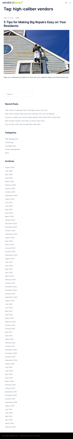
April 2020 (9, 378)
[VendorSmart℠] (12, 3)
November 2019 (11, 395)
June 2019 (9, 413)
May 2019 (8, 416)
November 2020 (11, 353)
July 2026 (8, 171)
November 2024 (11, 227)
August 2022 (9, 301)
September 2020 (11, 360)
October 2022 (10, 294)
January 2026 (10, 188)
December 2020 (11, 350)
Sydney (37, 436)
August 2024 (9, 238)
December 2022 (11, 287)
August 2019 (9, 406)
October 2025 (10, 192)
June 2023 (9, 266)
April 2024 (9, 241)
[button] (66, 3)
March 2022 (9, 318)
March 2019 (9, 423)
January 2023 (10, 283)
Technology (9, 142)
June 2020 (9, 371)
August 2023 (9, 259)
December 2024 (11, 223)
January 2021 (10, 346)
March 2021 (9, 339)
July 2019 (8, 409)
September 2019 (11, 402)
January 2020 (10, 388)
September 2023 (11, 255)
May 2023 (8, 269)
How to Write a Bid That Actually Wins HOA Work (22, 124)
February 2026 (10, 185)
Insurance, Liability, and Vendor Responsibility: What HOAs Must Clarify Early (32, 117)
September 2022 (11, 297)
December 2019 (11, 392)
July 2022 (8, 304)
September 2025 (11, 195)
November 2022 (11, 290)
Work (18, 18)
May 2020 (8, 374)
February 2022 (10, 322)
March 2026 (9, 181)
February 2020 (10, 385)
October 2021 (10, 329)
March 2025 (9, 216)
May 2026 (8, 174)
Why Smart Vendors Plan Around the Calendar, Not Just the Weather (29, 114)
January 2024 (10, 248)
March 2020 (9, 381)
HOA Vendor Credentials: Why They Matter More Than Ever (26, 110)
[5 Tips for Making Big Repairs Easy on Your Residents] (36, 52)
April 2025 (9, 213)
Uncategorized (10, 146)
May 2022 (8, 311)
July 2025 (8, 202)
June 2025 (9, 206)
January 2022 (10, 325)
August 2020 (9, 364)
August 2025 (9, 199)
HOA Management (11, 139)
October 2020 (10, 357)
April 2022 (9, 315)
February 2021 (10, 343)
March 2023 (9, 276)
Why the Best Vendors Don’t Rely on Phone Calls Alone (25, 121)
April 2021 (8, 336)
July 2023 (8, 262)
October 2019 (10, 399)
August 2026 (9, 167)
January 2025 (10, 220)
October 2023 (10, 251)
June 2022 (9, 308)
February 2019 (10, 427)
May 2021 (8, 332)
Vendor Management (12, 149)
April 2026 (9, 178)
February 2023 (10, 280)
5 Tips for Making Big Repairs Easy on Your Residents (35, 24)
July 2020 (8, 367)
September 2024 (11, 234)
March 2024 (9, 244)
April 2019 (8, 420)
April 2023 (9, 272)
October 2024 (10, 230)
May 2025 (8, 209)
